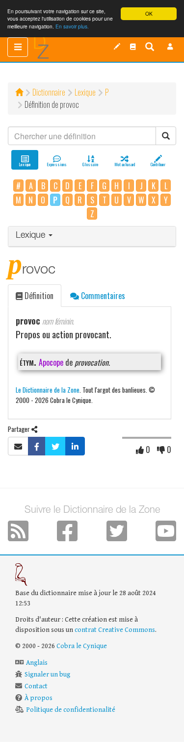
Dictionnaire (48, 92)
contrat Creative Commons (115, 630)
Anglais (37, 663)
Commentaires (102, 295)
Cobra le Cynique (81, 646)
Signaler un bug (47, 674)
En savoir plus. (72, 26)
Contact (36, 686)
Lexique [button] (32, 235)
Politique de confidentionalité (70, 710)
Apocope (51, 362)
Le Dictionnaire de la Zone (47, 389)
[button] (170, 46)
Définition (38, 295)
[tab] (92, 236)
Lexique (85, 92)
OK (149, 13)
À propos (39, 698)
